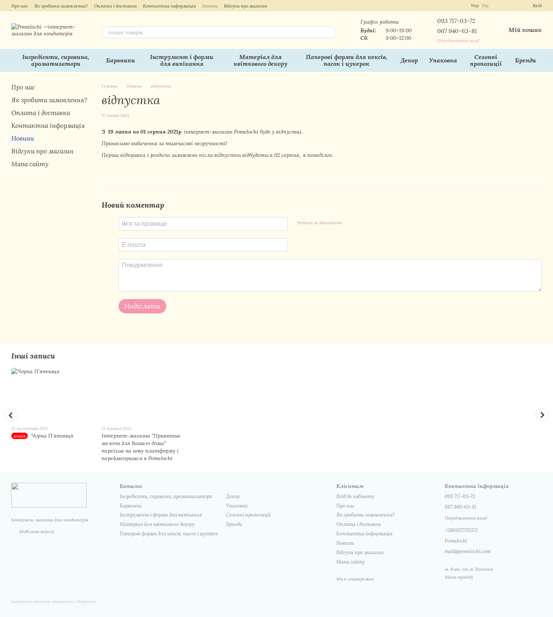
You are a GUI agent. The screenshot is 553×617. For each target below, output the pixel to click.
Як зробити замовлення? (61, 6)
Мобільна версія (36, 531)
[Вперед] (542, 415)
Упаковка (443, 60)
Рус (485, 5)
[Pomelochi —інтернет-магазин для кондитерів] (49, 494)
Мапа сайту (30, 164)
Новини (210, 6)
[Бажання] (513, 6)
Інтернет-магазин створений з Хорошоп (53, 601)
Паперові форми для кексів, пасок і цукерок (346, 60)
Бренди (525, 60)
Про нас (19, 6)
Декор (409, 60)
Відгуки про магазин (245, 6)
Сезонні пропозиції (486, 60)
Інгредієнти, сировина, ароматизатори (55, 60)
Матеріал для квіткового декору (260, 60)
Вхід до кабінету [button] (355, 496)
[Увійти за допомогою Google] (362, 222)
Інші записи (33, 355)
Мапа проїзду (459, 577)
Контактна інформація (169, 6)
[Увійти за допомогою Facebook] (350, 222)
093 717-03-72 (456, 20)
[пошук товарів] (330, 32)
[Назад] (11, 415)
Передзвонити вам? (458, 40)
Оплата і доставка (115, 6)
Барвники (120, 60)
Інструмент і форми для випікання (181, 60)
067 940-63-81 (457, 31)
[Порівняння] (500, 6)
